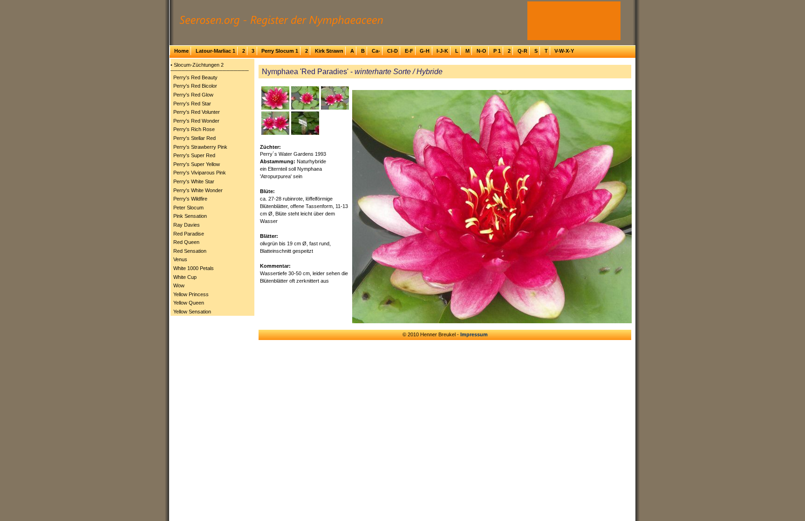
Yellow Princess (191, 294)
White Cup (185, 277)
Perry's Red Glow (193, 94)
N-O (481, 51)
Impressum (474, 334)
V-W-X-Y (564, 51)
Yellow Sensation (192, 311)
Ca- (376, 51)
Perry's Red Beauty (195, 77)
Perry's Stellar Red (194, 138)
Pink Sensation (190, 216)
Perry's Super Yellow (196, 164)
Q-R (522, 51)
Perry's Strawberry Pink (200, 147)
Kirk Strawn (329, 51)
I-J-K (442, 51)
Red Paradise (188, 233)
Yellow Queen (188, 303)
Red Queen (186, 242)
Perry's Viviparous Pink (199, 172)
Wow (178, 285)
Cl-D (392, 51)
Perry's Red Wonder (196, 121)
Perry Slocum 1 (279, 51)
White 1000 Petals (193, 268)
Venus (180, 259)
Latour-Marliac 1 (215, 51)
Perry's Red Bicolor (195, 86)
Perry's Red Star (192, 103)
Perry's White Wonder (198, 190)
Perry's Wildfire (190, 198)
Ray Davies (186, 225)
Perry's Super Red (194, 155)
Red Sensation (189, 251)
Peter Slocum (188, 207)
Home (181, 51)
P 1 (497, 51)
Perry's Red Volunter (196, 112)
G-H (425, 51)
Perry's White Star (193, 181)
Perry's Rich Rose (194, 129)
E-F (409, 51)
